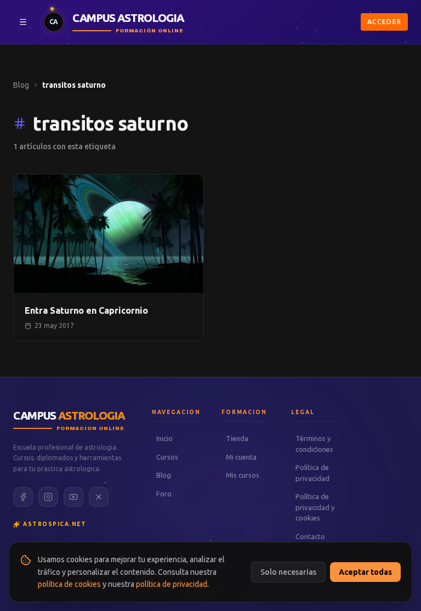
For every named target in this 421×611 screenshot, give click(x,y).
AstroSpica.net (54, 524)
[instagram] (48, 497)
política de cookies (69, 584)
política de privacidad (171, 584)
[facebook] (23, 497)
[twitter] (99, 497)
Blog (21, 85)
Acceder (384, 21)
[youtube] (73, 497)
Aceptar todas (365, 572)
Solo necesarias (288, 572)
